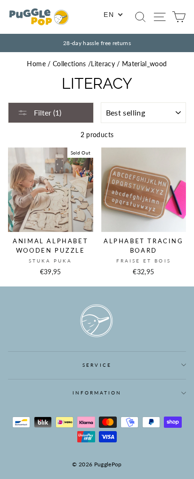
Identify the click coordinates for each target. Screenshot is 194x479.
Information (97, 392)
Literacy (103, 64)
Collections (69, 64)
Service (96, 365)
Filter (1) (46, 112)
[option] (97, 43)
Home (36, 64)
